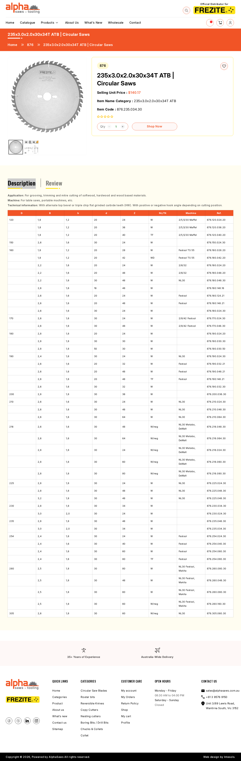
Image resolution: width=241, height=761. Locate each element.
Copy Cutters (89, 709)
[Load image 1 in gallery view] (16, 147)
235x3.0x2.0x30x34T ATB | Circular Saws (78, 45)
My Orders (128, 697)
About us (58, 709)
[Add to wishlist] (224, 66)
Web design (211, 757)
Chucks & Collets (92, 729)
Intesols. (229, 757)
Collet (85, 735)
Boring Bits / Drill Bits (94, 722)
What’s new (59, 716)
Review (54, 182)
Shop (124, 709)
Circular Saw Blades (94, 690)
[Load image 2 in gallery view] (31, 147)
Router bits (88, 697)
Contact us (59, 722)
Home (12, 45)
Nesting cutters (90, 716)
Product (57, 703)
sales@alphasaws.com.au (222, 690)
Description (22, 182)
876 (30, 45)
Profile (125, 722)
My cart (126, 716)
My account (128, 690)
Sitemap (57, 729)
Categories (59, 697)
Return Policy (130, 703)
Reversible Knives (92, 703)
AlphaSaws (56, 757)
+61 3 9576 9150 (216, 697)
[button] (186, 10)
